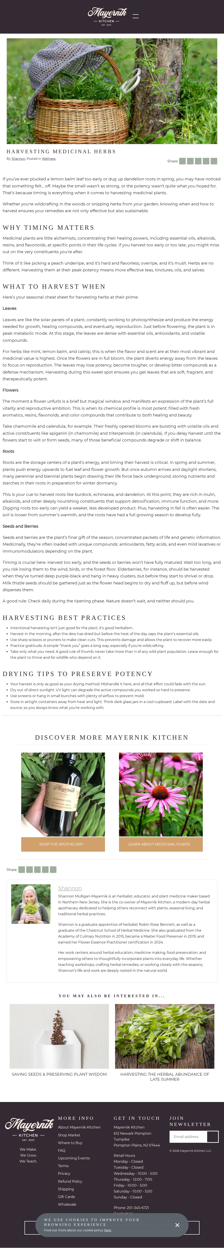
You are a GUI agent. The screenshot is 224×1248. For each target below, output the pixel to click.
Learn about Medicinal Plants (159, 844)
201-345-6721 (138, 1208)
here (107, 1230)
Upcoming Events (74, 1158)
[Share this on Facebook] (182, 161)
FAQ (61, 1151)
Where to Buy (70, 1143)
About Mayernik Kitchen (79, 1127)
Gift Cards (66, 1197)
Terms (63, 1166)
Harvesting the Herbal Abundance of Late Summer (164, 1077)
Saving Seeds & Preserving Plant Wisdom (59, 1074)
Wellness (49, 159)
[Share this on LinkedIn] (198, 161)
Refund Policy (70, 1182)
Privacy (64, 1174)
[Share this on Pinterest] (206, 161)
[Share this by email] (214, 161)
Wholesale (67, 1205)
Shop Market (69, 1135)
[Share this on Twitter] (190, 161)
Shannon (18, 159)
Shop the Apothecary (61, 844)
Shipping (66, 1189)
